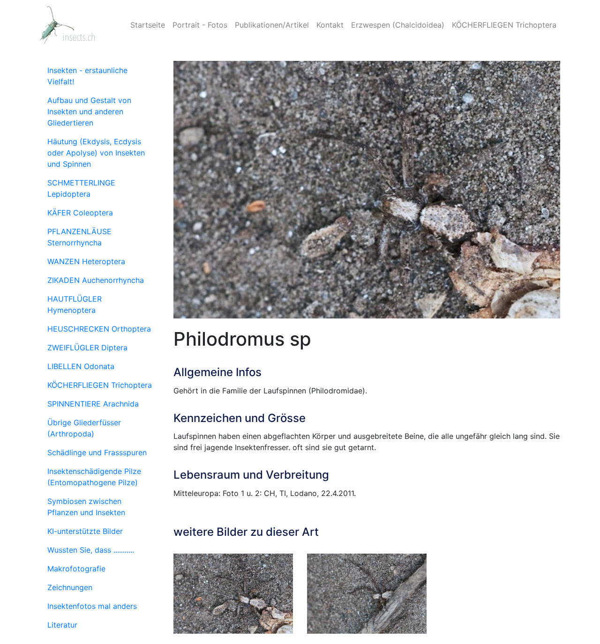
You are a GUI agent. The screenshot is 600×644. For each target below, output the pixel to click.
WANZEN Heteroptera (86, 261)
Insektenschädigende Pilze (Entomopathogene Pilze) (94, 476)
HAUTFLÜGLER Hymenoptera (74, 304)
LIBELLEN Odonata (80, 366)
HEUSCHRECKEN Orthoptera (99, 328)
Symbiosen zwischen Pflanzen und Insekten (86, 506)
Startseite (147, 25)
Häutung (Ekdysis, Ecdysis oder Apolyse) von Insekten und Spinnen (96, 153)
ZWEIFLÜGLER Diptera (87, 347)
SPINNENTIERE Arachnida (93, 403)
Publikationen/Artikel (272, 25)
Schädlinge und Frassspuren (97, 452)
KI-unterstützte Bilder (85, 531)
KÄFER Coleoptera (80, 212)
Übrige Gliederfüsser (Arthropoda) (84, 428)
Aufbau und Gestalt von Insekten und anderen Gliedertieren (89, 111)
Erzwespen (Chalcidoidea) (397, 25)
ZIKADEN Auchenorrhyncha (95, 280)
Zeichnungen (69, 587)
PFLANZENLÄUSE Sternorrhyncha (79, 237)
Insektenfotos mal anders (92, 606)
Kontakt (330, 25)
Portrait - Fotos (199, 25)
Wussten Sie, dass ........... (90, 550)
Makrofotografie (76, 568)
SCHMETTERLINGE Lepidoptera (81, 188)
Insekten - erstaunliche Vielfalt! (87, 76)
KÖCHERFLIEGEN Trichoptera (504, 25)
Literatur (62, 624)
